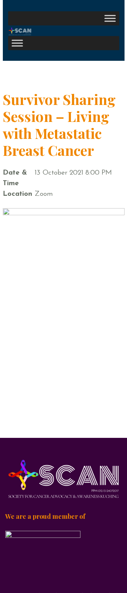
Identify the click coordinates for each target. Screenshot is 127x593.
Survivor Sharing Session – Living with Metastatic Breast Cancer (59, 124)
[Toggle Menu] (110, 18)
